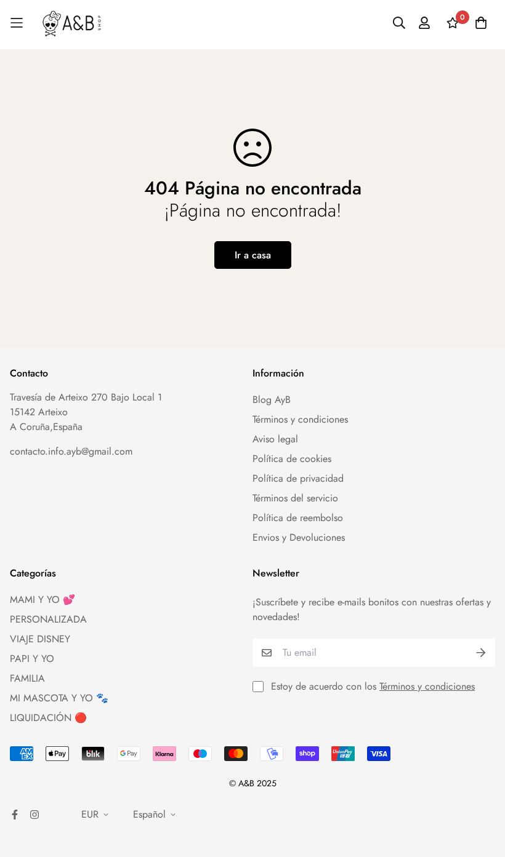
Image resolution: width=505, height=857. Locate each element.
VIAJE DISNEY (40, 639)
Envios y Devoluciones (298, 537)
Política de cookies (291, 459)
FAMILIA (27, 678)
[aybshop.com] (71, 23)
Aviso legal (275, 439)
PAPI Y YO (32, 659)
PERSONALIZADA (48, 619)
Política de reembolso (297, 518)
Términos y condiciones (300, 419)
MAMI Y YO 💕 (42, 599)
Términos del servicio (295, 498)
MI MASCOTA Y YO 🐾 (59, 698)
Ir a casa (253, 255)
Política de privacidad (298, 478)
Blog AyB (271, 400)
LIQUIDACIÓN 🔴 (48, 718)
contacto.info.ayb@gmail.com (71, 451)
